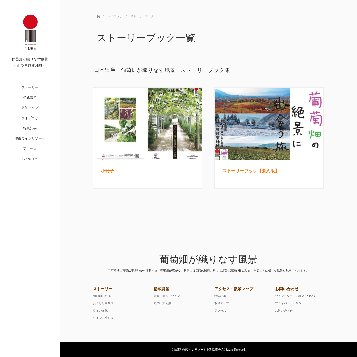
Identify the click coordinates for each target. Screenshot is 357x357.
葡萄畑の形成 (101, 296)
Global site (29, 159)
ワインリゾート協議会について (295, 296)
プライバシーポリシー (289, 303)
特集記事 (30, 128)
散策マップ (29, 108)
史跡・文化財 (162, 303)
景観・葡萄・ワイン (167, 296)
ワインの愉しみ (103, 318)
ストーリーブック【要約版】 (250, 170)
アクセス (30, 149)
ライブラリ (29, 118)
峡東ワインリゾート (30, 138)
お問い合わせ (284, 310)
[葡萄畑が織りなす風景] (30, 55)
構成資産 (30, 97)
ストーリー (29, 87)
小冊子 (107, 170)
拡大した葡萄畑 (103, 303)
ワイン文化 (100, 310)
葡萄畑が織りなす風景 (208, 259)
